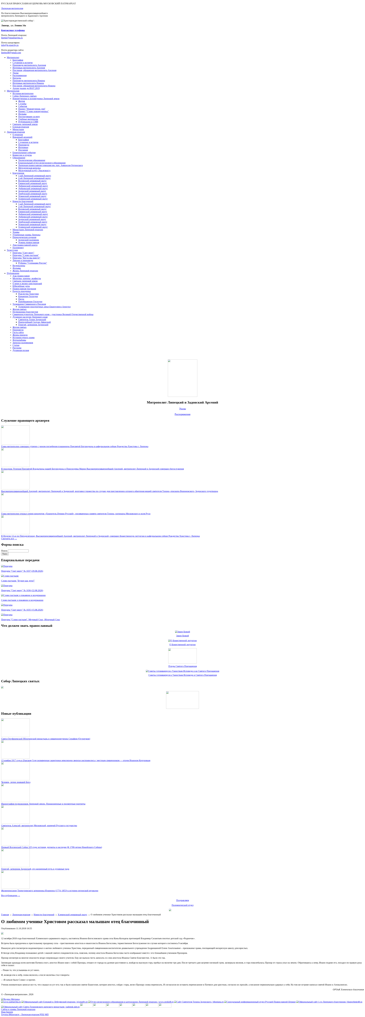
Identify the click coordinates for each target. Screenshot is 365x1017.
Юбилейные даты (21, 286)
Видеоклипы (19, 265)
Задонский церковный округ (32, 191)
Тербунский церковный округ (32, 193)
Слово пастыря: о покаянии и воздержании (22, 600)
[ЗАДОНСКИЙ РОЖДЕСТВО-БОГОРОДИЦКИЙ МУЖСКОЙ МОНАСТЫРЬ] (86, 1007)
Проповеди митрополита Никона (29, 80)
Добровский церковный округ (33, 188)
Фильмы (22, 114)
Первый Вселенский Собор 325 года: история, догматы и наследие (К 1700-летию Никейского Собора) (51, 847)
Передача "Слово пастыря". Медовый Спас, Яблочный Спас (30, 619)
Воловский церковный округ (32, 181)
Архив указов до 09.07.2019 (26, 88)
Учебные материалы (28, 119)
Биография (18, 60)
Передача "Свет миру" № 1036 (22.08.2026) (22, 590)
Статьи (16, 345)
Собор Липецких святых (25, 96)
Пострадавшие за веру (29, 116)
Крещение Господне (28, 296)
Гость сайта (18, 332)
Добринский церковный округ (33, 186)
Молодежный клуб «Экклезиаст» (34, 170)
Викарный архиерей (22, 137)
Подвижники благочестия (25, 312)
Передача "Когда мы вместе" (26, 258)
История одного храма (24, 337)
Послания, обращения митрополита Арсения (34, 70)
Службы (22, 103)
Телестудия (12, 250)
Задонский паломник (28, 240)
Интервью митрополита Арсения (29, 68)
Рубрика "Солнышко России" (32, 263)
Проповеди (23, 145)
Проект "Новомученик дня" (31, 109)
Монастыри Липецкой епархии (28, 229)
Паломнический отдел (182, 905)
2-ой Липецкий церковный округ (34, 178)
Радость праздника (22, 291)
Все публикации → (10, 895)
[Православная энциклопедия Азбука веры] (165, 1007)
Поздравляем (182, 900)
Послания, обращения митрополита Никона (34, 86)
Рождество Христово (28, 294)
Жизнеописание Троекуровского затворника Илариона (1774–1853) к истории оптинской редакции (49, 890)
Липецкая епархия (16, 132)
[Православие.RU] (152, 1007)
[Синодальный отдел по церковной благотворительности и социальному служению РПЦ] (125, 1007)
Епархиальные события (24, 152)
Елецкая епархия (21, 127)
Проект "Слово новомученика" (33, 111)
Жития (21, 101)
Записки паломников (23, 342)
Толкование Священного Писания (29, 304)
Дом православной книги (25, 245)
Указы (16, 73)
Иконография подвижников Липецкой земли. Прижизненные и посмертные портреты (43, 804)
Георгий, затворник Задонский (33, 324)
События (22, 106)
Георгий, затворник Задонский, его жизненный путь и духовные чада (35, 869)
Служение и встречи (23, 62)
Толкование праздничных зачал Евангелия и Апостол (44, 306)
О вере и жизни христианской (27, 283)
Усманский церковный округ (32, 196)
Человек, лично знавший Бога (15, 782)
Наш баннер (7, 1012)
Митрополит (13, 57)
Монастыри (18, 129)
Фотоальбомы (19, 340)
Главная (5, 914)
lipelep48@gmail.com (11, 52)
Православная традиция (24, 288)
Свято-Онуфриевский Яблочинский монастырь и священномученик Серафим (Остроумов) (45, 739)
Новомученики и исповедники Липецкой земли (36, 98)
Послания (23, 150)
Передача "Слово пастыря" (26, 255)
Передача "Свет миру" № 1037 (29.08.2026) (22, 571)
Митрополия (13, 91)
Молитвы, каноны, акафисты (27, 278)
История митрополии (23, 93)
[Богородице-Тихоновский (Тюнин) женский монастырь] (99, 1007)
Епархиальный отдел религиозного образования (41, 163)
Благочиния (18, 173)
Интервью (23, 147)
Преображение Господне (30, 301)
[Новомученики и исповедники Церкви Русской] (112, 1007)
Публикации (13, 273)
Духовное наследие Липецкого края (30, 317)
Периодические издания (24, 237)
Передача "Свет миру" (23, 253)
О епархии (18, 134)
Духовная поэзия (21, 350)
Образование (19, 157)
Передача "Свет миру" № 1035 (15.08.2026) (22, 610)
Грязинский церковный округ (32, 183)
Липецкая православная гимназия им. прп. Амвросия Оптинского (50, 165)
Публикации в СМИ (28, 121)
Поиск (4, 551)
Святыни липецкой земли (25, 124)
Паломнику (18, 247)
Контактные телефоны (13, 30)
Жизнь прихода (20, 335)
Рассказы (17, 348)
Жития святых (20, 309)
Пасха (21, 299)
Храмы (16, 232)
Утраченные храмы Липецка (26, 235)
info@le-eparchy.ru (10, 45)
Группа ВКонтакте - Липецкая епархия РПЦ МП (25, 1014)
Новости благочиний (23, 201)
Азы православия (21, 276)
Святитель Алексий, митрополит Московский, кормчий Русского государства (39, 825)
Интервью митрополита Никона (28, 83)
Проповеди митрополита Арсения (29, 65)
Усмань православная (28, 242)
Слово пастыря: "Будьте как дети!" (18, 581)
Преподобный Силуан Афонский (34, 322)
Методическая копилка (29, 168)
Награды (17, 78)
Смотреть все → (9, 538)
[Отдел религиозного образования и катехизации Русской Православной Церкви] (139, 1007)
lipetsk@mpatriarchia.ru (12, 38)
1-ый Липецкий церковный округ (34, 175)
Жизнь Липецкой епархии (25, 270)
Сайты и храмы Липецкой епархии (18, 1009)
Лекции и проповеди (23, 260)
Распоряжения (20, 75)
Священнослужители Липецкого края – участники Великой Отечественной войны (53, 314)
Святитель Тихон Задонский (32, 319)
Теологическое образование (31, 160)
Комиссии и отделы (22, 155)
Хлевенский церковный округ (33, 199)
